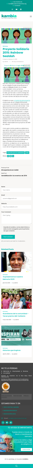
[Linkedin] (21, 9)
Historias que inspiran (12, 350)
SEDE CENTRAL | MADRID (11, 407)
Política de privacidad (7, 395)
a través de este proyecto (22, 100)
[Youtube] (16, 9)
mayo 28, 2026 (7, 319)
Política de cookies (17, 395)
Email (3, 195)
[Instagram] (12, 9)
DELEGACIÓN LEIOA (10, 414)
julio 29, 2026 (6, 283)
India (27, 152)
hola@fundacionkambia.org (17, 418)
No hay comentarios (17, 61)
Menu (31, 16)
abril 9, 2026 (6, 354)
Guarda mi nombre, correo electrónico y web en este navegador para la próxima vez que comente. (16, 229)
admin (6, 61)
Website (4, 203)
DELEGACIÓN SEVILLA (10, 410)
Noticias (5, 46)
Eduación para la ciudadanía (15, 152)
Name (3, 187)
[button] (16, 407)
